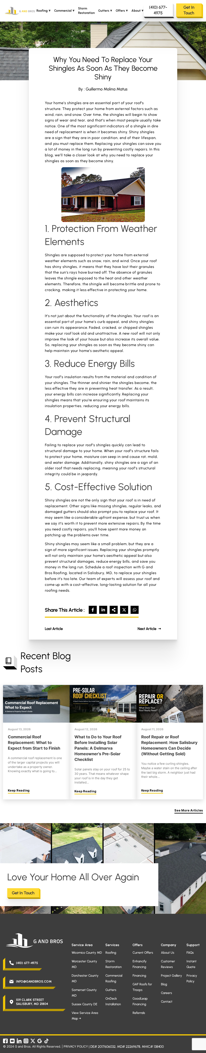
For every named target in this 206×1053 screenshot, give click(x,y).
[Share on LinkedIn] (103, 610)
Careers (166, 993)
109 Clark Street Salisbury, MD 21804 (32, 1002)
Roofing (42, 10)
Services (112, 945)
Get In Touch (188, 10)
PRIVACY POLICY (76, 1046)
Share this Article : (65, 610)
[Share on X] (124, 610)
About (136, 10)
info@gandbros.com (34, 981)
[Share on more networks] (114, 610)
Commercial (63, 10)
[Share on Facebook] (93, 610)
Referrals (139, 1013)
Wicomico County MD (87, 952)
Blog (164, 984)
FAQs (190, 952)
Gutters (103, 10)
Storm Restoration (86, 10)
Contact (166, 1001)
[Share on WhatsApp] (135, 610)
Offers (120, 10)
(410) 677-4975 (158, 10)
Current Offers (143, 952)
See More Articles (188, 810)
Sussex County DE (84, 1004)
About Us (167, 952)
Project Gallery (171, 975)
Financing (139, 975)
